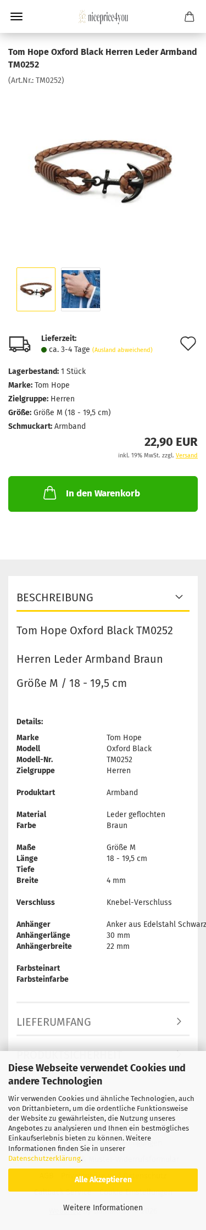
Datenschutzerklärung (44, 1158)
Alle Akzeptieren (103, 1179)
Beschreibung (54, 597)
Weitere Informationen (103, 1207)
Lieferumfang (53, 1021)
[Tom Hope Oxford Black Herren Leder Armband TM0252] (103, 167)
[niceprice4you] (103, 16)
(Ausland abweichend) (122, 350)
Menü (16, 16)
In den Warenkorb (103, 493)
